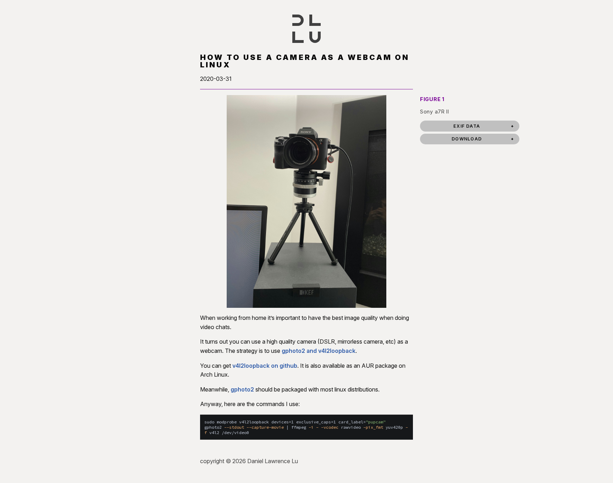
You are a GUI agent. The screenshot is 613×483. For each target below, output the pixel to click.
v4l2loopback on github (264, 365)
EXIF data (466, 126)
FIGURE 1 (432, 99)
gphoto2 (242, 389)
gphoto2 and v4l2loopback (318, 350)
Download (467, 138)
